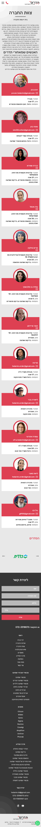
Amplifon (20, 730)
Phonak (20, 737)
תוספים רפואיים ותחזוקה (20, 699)
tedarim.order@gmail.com (23, 366)
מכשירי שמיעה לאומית (20, 780)
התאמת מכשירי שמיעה (20, 758)
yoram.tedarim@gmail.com (23, 93)
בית (26, 19)
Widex (20, 715)
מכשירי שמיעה (20, 677)
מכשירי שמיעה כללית (20, 771)
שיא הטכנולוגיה (20, 649)
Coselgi (20, 727)
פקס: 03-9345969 (20, 799)
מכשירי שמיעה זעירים (20, 680)
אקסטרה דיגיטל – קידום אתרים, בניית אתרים (12, 823)
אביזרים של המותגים (20, 693)
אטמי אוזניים (20, 696)
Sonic (20, 718)
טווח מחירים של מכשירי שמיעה (20, 761)
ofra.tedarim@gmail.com (24, 440)
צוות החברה (20, 646)
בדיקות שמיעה (20, 752)
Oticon (20, 711)
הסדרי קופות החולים (20, 749)
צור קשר (21, 665)
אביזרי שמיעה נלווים (20, 687)
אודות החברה (20, 643)
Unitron (20, 734)
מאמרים (20, 653)
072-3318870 (7, 3)
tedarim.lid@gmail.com (20, 792)
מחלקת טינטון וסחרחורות (20, 765)
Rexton (20, 724)
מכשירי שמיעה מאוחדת (20, 774)
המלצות (20, 659)
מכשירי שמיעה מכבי (21, 777)
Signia (20, 721)
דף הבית (20, 640)
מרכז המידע (20, 656)
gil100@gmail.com (27, 514)
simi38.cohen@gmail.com (24, 130)
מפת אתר (20, 662)
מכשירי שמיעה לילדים (20, 684)
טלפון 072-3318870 (20, 796)
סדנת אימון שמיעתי (20, 755)
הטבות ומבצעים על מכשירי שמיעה (21, 768)
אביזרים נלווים (21, 690)
